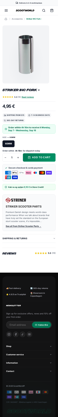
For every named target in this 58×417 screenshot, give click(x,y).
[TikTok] (22, 334)
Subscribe (43, 325)
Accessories (17, 19)
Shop (8, 346)
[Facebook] (16, 334)
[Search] (43, 10)
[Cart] (52, 10)
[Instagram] (9, 334)
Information (12, 363)
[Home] (6, 19)
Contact (10, 371)
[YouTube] (29, 334)
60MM (8, 143)
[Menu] (6, 10)
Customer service (15, 354)
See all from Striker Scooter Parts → (23, 226)
